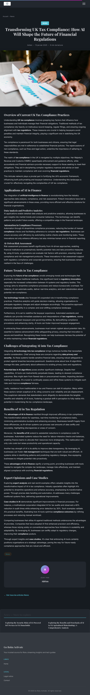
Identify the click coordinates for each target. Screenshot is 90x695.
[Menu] (84, 4)
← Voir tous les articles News (16, 595)
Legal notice (8, 676)
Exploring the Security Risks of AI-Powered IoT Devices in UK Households (23, 624)
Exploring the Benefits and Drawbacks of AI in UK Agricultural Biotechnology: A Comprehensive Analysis (66, 625)
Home (6, 664)
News (12, 16)
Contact (7, 680)
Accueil (5, 16)
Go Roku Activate (13, 647)
